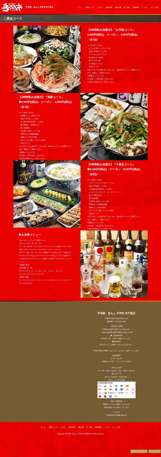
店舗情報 (135, 7)
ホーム (79, 7)
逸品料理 (109, 7)
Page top (153, 451)
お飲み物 (118, 7)
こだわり (100, 7)
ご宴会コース (89, 7)
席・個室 (127, 7)
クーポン (144, 7)
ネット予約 (154, 7)
